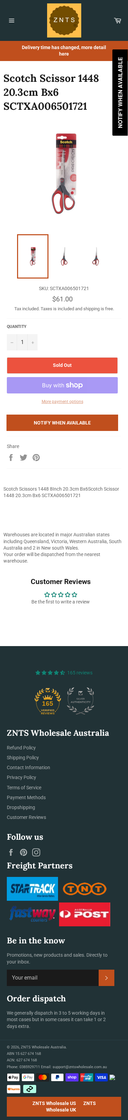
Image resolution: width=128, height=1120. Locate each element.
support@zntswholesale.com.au (80, 1067)
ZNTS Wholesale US (54, 1103)
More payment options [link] (62, 401)
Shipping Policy (23, 757)
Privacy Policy (21, 777)
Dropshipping (21, 807)
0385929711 (29, 1067)
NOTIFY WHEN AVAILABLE (62, 422)
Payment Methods (26, 797)
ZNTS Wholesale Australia (43, 1047)
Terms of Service (24, 787)
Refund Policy (21, 747)
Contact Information (28, 767)
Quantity (16, 326)
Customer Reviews (26, 817)
